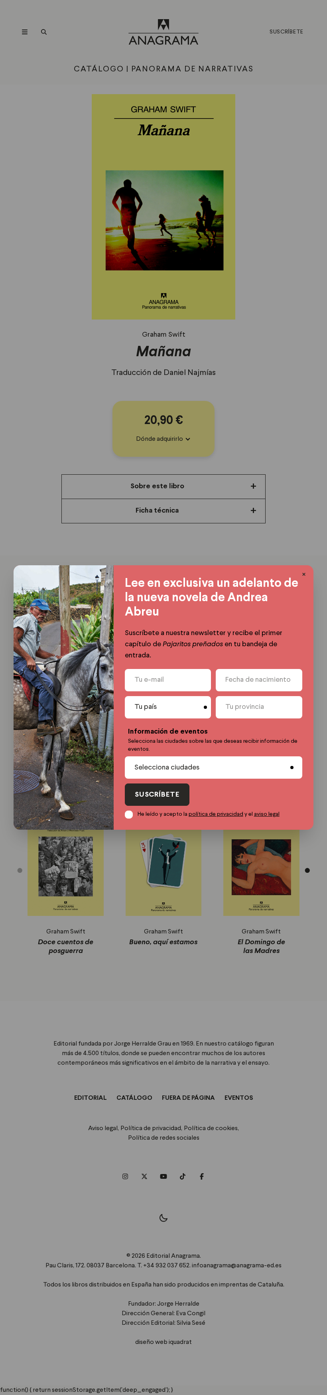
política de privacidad (216, 814)
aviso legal (267, 814)
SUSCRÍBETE (157, 794)
